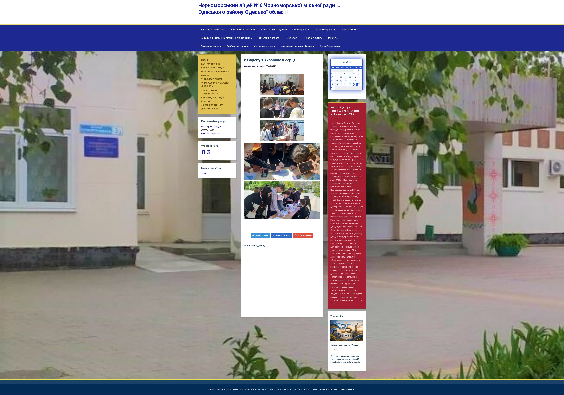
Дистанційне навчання (212, 29)
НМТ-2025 (332, 38)
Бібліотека (292, 38)
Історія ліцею (208, 101)
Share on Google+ (304, 235)
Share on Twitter (261, 235)
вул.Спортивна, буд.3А (211, 127)
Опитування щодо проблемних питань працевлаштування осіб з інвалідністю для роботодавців (345, 359)
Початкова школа (210, 46)
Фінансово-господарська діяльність (215, 84)
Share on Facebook (283, 235)
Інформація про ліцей (212, 97)
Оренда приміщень (211, 94)
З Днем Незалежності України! (344, 345)
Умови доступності (211, 79)
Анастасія (250, 66)
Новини (205, 60)
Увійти (204, 173)
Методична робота (263, 46)
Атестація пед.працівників (274, 29)
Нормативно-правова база (215, 71)
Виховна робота (300, 29)
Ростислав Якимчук (347, 389)
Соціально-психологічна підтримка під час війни (225, 38)
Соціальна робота (325, 29)
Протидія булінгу (313, 38)
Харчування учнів (210, 64)
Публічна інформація (212, 68)
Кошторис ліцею (211, 90)
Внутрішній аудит (350, 29)
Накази (205, 75)
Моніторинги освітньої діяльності (297, 46)
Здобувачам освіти (236, 46)
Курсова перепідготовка (243, 29)
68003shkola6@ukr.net (210, 133)
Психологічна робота (268, 38)
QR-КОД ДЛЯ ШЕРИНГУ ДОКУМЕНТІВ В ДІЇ (212, 107)
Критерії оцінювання (329, 46)
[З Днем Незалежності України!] (346, 331)
